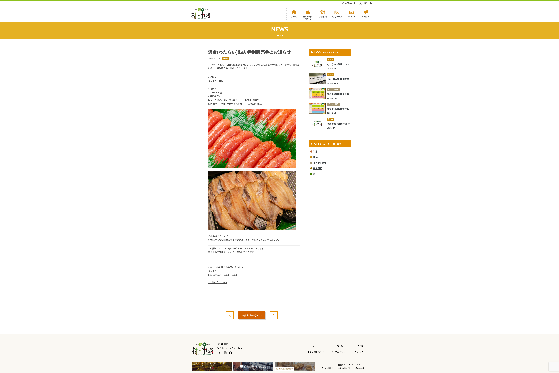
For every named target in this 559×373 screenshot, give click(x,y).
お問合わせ (350, 3)
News (330, 59)
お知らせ (359, 351)
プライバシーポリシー (355, 364)
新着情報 (317, 168)
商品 (315, 173)
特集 (315, 151)
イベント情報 (333, 89)
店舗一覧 (339, 345)
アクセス (359, 345)
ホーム (311, 345)
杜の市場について (316, 351)
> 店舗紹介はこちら (217, 282)
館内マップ (340, 351)
